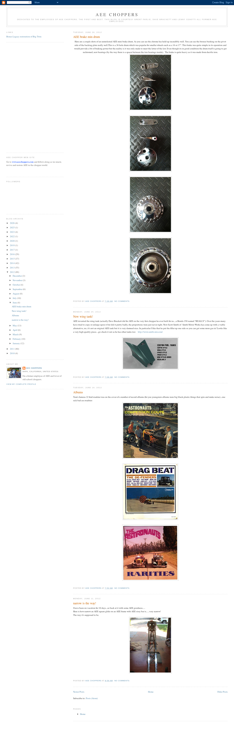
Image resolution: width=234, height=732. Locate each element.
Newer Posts (78, 691)
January (16, 343)
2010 (12, 353)
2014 (12, 263)
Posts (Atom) (92, 698)
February (17, 338)
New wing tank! (83, 316)
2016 (12, 254)
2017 (12, 249)
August (16, 293)
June (15, 302)
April (15, 329)
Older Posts (222, 691)
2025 (12, 227)
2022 (12, 236)
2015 (12, 258)
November (18, 280)
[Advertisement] (20, 97)
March (16, 334)
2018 (12, 245)
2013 (12, 267)
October (17, 284)
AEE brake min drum (86, 37)
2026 (12, 223)
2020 (12, 240)
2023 (12, 231)
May (15, 325)
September (18, 289)
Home (150, 691)
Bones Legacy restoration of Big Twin (23, 36)
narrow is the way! (84, 603)
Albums (78, 392)
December (17, 275)
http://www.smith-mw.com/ (150, 331)
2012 (12, 272)
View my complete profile (21, 384)
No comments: (122, 301)
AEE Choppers (117, 14)
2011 (12, 348)
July (15, 298)
